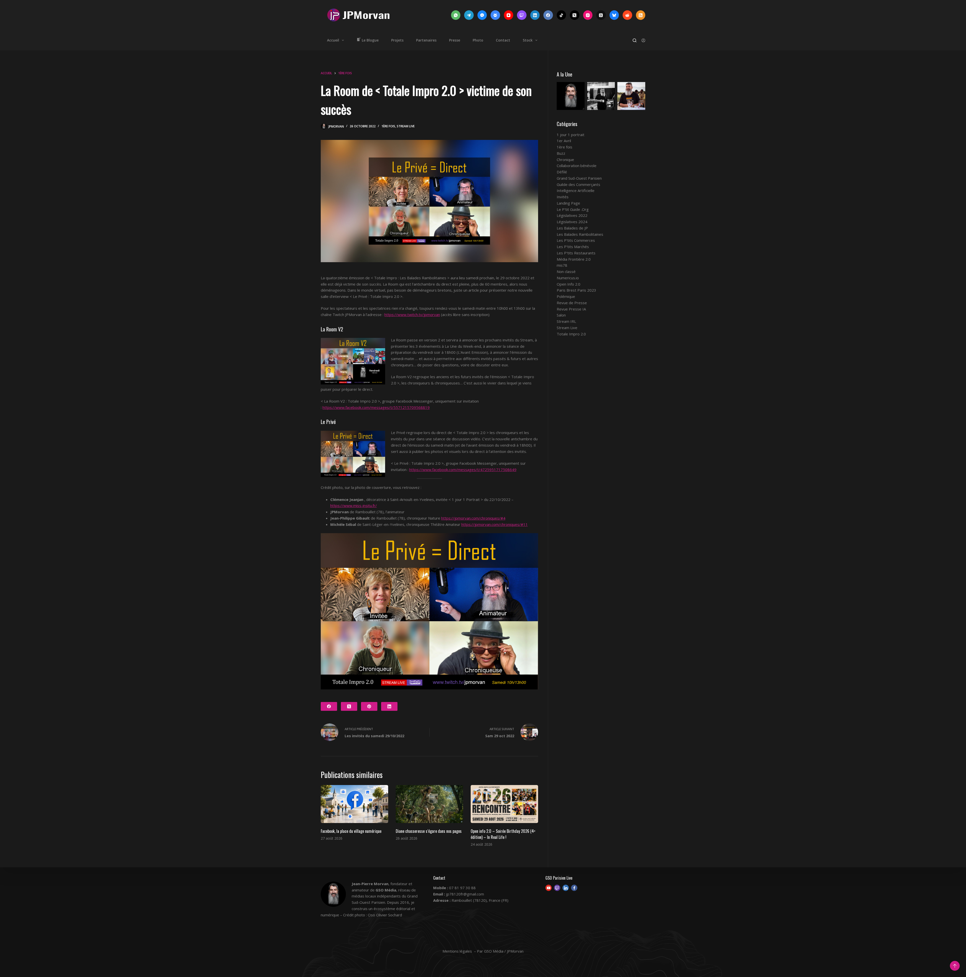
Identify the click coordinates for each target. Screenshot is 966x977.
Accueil (333, 40)
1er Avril (564, 140)
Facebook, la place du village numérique (351, 831)
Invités (563, 196)
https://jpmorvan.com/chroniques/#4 (473, 518)
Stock (528, 40)
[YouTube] (508, 15)
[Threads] (601, 15)
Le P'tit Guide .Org (573, 209)
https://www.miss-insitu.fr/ (353, 505)
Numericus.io (568, 277)
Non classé (566, 271)
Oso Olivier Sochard (385, 914)
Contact (503, 40)
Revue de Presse (572, 302)
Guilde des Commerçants (578, 184)
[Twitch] (522, 15)
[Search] (634, 40)
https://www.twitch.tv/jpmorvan (412, 314)
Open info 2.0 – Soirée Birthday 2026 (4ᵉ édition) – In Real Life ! (503, 834)
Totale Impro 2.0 (571, 333)
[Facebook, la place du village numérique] (354, 804)
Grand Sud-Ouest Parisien (579, 178)
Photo (478, 40)
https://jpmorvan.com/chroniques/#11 (494, 524)
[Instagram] (588, 15)
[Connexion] (643, 40)
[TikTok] (561, 15)
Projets (397, 40)
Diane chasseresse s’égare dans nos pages (429, 831)
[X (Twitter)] (574, 15)
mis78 (562, 265)
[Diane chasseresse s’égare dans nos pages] (429, 804)
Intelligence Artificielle (575, 190)
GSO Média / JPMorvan (504, 951)
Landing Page (568, 203)
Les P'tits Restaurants (576, 252)
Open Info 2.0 (568, 284)
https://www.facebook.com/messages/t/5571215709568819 (376, 407)
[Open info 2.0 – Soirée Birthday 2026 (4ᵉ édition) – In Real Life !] (504, 804)
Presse (454, 40)
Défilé (562, 171)
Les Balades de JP (572, 227)
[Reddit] (627, 15)
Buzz (561, 153)
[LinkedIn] (535, 15)
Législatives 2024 (572, 221)
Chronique (565, 159)
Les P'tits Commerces (576, 240)
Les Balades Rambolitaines (580, 234)
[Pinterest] (369, 706)
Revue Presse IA (571, 308)
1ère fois (388, 126)
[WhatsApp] (456, 15)
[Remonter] (955, 966)
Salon (561, 315)
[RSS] (641, 15)
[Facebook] (548, 15)
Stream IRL (566, 321)
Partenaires (426, 40)
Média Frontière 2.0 (574, 259)
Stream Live (406, 126)
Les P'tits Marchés (573, 246)
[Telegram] (469, 15)
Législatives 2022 (572, 215)
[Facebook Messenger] (482, 15)
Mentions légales (457, 951)
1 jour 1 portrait (570, 134)
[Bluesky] (614, 15)
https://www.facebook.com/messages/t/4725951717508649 (462, 469)
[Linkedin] (565, 888)
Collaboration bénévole (576, 165)
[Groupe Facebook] (495, 15)
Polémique (566, 296)
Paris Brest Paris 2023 (576, 290)
